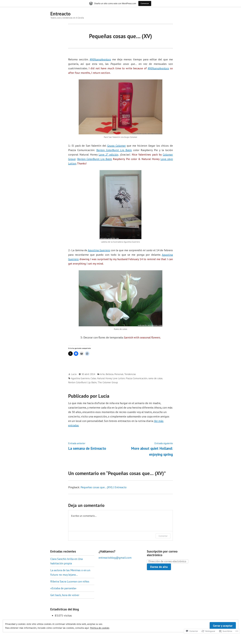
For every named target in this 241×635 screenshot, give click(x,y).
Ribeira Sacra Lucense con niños (69, 581)
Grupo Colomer (116, 145)
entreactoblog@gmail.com (115, 557)
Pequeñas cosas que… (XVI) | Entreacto (103, 487)
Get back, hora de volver (64, 595)
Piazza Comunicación (136, 378)
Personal (118, 374)
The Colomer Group (108, 382)
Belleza (109, 374)
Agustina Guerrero (99, 250)
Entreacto (60, 13)
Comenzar (145, 3)
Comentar (163, 536)
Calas (93, 378)
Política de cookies (99, 627)
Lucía (73, 374)
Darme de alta (159, 567)
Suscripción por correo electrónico (162, 553)
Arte (102, 374)
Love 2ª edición (108, 154)
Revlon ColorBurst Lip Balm (114, 150)
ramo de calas (155, 378)
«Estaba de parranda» (63, 588)
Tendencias (130, 374)
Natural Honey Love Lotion (111, 378)
